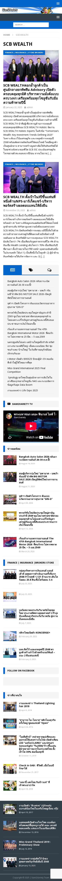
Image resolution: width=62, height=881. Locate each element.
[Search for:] (31, 24)
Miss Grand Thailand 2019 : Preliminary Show (35, 843)
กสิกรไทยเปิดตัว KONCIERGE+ (34, 632)
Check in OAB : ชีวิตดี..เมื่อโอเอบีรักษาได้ (36, 767)
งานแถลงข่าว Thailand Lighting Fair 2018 (37, 705)
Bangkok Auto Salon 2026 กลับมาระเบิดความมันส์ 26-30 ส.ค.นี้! (38, 458)
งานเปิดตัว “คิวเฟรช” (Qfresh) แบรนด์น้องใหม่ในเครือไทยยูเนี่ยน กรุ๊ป (38, 807)
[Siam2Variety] (31, 11)
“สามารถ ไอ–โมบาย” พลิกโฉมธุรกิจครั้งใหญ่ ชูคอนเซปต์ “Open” (37, 721)
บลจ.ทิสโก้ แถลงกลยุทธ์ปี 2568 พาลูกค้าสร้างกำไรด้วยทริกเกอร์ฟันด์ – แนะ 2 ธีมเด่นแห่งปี (37, 652)
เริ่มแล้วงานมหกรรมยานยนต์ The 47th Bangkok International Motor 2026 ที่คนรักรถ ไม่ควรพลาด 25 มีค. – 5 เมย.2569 (30, 333)
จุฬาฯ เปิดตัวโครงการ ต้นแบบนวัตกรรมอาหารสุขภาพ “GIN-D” (36, 497)
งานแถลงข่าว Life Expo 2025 (22, 390)
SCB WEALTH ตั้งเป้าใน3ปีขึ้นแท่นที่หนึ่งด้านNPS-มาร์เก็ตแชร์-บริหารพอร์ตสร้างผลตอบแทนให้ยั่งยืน (29, 201)
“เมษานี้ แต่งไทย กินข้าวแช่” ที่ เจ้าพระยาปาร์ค (34, 784)
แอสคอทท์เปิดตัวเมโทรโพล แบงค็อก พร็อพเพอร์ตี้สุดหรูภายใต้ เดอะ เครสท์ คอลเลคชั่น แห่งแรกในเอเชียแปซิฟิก (38, 825)
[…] (49, 153)
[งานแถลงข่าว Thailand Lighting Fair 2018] (10, 707)
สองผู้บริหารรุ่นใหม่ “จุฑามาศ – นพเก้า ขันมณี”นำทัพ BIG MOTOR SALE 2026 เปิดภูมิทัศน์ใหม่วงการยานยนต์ (29, 294)
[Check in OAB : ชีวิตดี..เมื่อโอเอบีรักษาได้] (10, 769)
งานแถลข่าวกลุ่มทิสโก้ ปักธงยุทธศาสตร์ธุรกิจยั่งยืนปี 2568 (34, 860)
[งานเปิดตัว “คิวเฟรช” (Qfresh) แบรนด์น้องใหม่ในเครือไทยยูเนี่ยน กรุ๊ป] (10, 809)
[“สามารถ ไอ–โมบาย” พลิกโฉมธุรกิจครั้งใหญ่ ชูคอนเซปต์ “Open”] (10, 723)
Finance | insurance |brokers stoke (30, 562)
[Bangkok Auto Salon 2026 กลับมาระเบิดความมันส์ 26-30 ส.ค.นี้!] (10, 460)
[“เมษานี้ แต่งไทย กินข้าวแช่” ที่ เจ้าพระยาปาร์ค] (10, 786)
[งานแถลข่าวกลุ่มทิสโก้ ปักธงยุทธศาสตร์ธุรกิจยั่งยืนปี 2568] (10, 862)
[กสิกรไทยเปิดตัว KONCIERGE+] (10, 636)
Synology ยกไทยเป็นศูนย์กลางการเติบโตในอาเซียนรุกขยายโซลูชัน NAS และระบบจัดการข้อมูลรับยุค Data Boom (30, 381)
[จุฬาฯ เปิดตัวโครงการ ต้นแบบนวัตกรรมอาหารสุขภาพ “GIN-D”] (10, 499)
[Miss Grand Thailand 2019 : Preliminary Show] (10, 845)
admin (30, 107)
